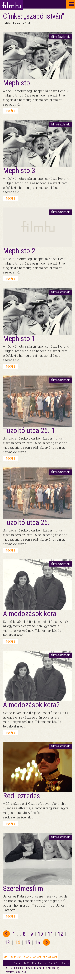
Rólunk (27, 957)
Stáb (6, 957)
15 (27, 942)
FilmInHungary (39, 963)
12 (60, 934)
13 (7, 942)
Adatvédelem (50, 957)
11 (50, 934)
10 (40, 934)
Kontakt (36, 957)
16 (37, 942)
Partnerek (15, 957)
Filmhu (17, 963)
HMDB (26, 963)
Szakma (65, 963)
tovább (10, 111)
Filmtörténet (54, 963)
